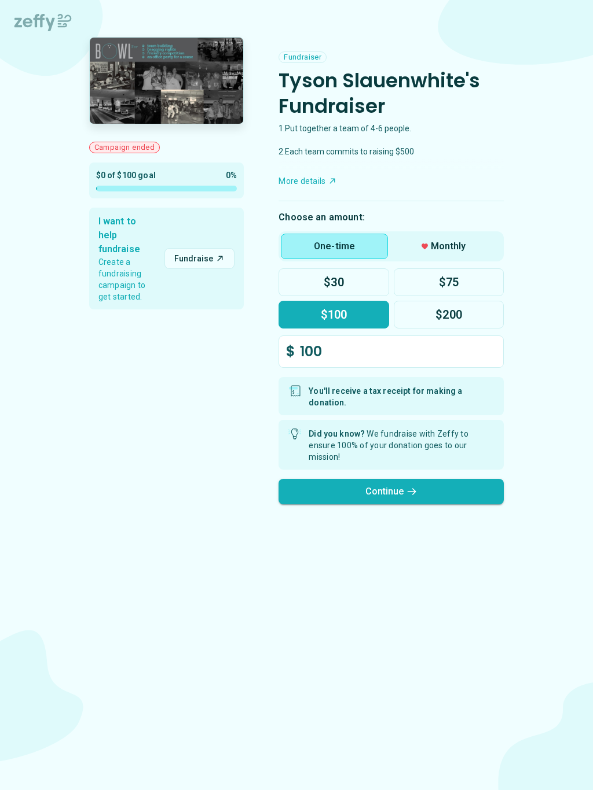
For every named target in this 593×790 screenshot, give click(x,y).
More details (302, 181)
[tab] (334, 246)
